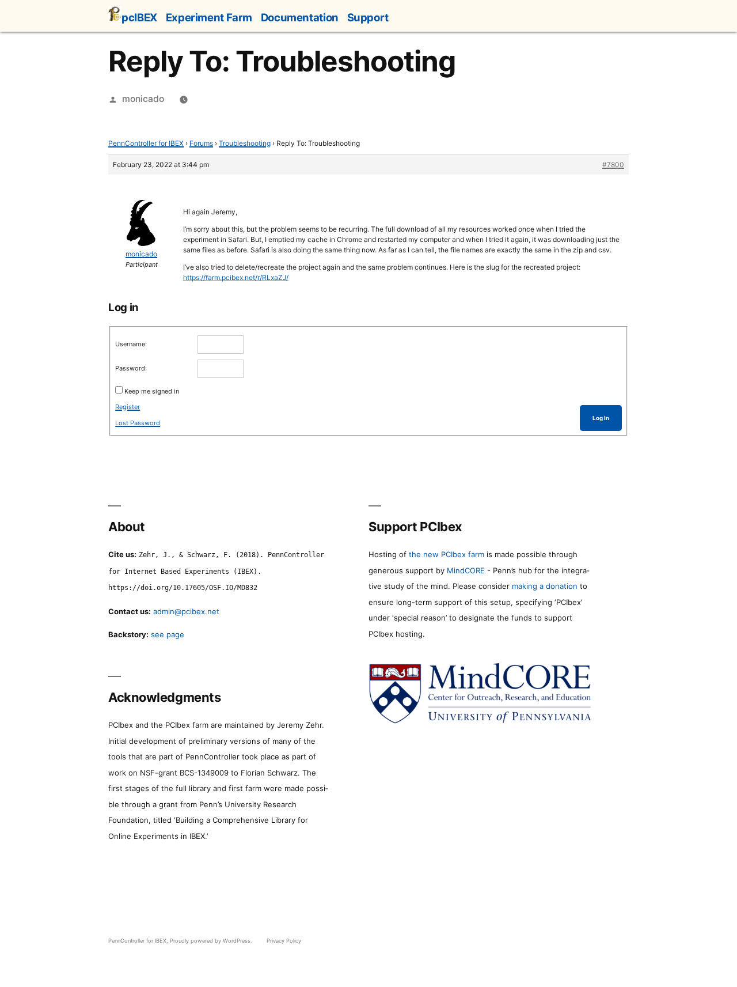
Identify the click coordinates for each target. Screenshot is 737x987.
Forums (201, 143)
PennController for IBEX (146, 143)
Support (368, 17)
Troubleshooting (245, 143)
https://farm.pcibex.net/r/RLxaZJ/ (235, 277)
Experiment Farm (209, 17)
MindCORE (466, 570)
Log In (600, 418)
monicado (143, 98)
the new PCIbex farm (446, 554)
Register (127, 407)
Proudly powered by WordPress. (212, 940)
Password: (131, 368)
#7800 (613, 164)
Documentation (300, 17)
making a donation (545, 586)
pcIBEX (139, 17)
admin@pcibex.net (186, 611)
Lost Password (137, 423)
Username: (131, 344)
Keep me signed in (151, 391)
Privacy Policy (284, 940)
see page (167, 634)
